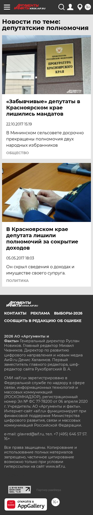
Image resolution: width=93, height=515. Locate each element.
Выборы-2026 (68, 313)
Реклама (40, 313)
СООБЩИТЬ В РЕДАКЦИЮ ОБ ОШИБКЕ (42, 320)
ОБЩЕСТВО (17, 153)
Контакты (15, 313)
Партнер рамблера (48, 489)
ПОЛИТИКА (17, 280)
